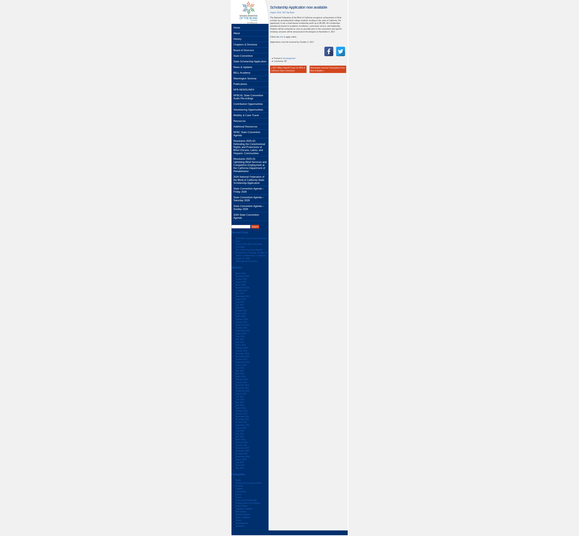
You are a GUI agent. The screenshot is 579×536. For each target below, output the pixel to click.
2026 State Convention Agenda (246, 216)
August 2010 (240, 459)
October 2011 (241, 422)
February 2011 (241, 442)
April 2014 (239, 342)
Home (236, 27)
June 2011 (239, 431)
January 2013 (241, 382)
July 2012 (239, 396)
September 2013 (242, 362)
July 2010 (239, 462)
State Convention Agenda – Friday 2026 (248, 190)
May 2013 (239, 371)
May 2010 (239, 468)
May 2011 (239, 434)
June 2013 (239, 368)
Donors (238, 494)
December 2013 (242, 353)
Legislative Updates (244, 509)
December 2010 (242, 448)
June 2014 (239, 336)
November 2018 (242, 288)
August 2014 (240, 333)
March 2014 (240, 345)
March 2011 (240, 439)
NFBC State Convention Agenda (246, 134)
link (281, 37)
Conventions (240, 491)
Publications (240, 84)
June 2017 (239, 302)
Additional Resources (245, 126)
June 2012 (239, 399)
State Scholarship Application (249, 61)
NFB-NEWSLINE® (243, 89)
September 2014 (242, 331)
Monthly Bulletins (242, 514)
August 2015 (240, 313)
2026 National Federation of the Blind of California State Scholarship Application (248, 179)
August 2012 (240, 394)
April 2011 (239, 436)
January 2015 (241, 322)
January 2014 (241, 351)
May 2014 (239, 339)
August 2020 (240, 282)
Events (238, 497)
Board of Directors (243, 50)
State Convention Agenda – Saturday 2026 (248, 199)
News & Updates (242, 67)
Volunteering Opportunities (248, 109)
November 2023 (242, 276)
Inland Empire (241, 506)
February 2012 (241, 411)
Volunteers (240, 526)
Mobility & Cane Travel (246, 115)
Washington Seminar (245, 78)
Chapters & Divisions (245, 44)
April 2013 (239, 374)
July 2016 (239, 305)
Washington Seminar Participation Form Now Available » (327, 69)
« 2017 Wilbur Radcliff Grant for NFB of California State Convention (288, 69)
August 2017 (240, 299)
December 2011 (242, 416)
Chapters (239, 489)
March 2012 (240, 408)
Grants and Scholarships (246, 500)
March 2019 (240, 285)
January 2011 (241, 445)
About (236, 33)
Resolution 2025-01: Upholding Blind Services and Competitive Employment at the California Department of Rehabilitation (249, 165)
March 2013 (240, 376)
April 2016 (239, 308)
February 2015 (241, 319)
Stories (238, 520)
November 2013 (242, 356)
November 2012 (242, 388)
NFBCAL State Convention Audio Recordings (248, 97)
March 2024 (240, 273)
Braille (238, 480)
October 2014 (241, 328)
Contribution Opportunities (248, 104)
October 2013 (241, 359)
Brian (292, 12)
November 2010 (242, 451)
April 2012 (239, 405)
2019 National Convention (246, 261)
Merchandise (241, 512)
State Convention (243, 55)
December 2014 (242, 325)
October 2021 (241, 279)
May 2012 (239, 402)
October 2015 (241, 310)
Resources (239, 121)
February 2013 (241, 379)
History (237, 39)
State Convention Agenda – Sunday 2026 (248, 208)
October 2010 (241, 454)
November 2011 (242, 419)
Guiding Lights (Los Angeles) (247, 503)
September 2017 (242, 296)
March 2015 (240, 316)
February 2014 (241, 348)
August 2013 (240, 365)
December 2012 (242, 385)
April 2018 (239, 293)
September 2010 (242, 456)
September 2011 (242, 425)
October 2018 (241, 290)
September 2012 (242, 391)
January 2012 (241, 413)
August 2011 (240, 428)
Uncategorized (241, 523)
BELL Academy (241, 72)
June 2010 (239, 465)
